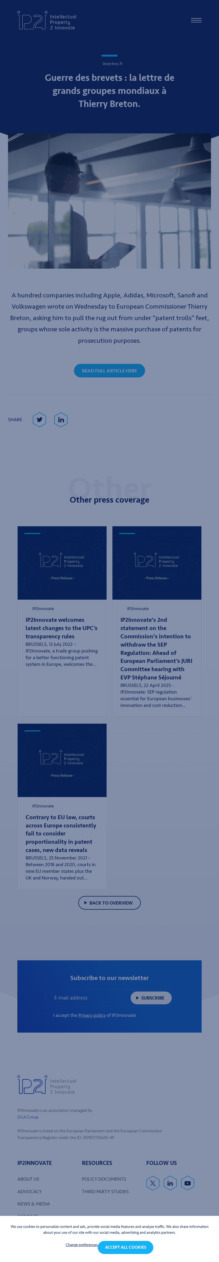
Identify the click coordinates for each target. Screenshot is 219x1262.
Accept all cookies (125, 1247)
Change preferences (82, 1245)
